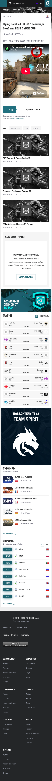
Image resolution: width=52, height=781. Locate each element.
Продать (6, 668)
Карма (6, 635)
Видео (28, 698)
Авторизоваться (26, 277)
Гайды (28, 673)
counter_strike (15, 128)
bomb (26, 128)
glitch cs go (36, 128)
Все (36, 316)
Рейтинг (14, 635)
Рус (47, 545)
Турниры (38, 10)
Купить (5, 663)
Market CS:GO (22, 627)
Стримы (27, 10)
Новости (16, 10)
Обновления (30, 663)
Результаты (44, 316)
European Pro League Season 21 (17, 191)
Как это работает (9, 673)
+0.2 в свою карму (17, 118)
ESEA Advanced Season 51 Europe (18, 224)
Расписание (30, 708)
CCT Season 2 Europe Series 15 (16, 158)
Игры (28, 677)
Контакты (25, 635)
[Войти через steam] (48, 3)
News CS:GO (7, 627)
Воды (28, 703)
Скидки (6, 682)
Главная (5, 10)
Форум (28, 694)
